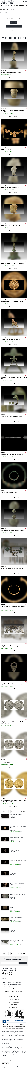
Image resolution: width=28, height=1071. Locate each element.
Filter (14, 22)
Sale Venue (14, 1004)
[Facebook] (3, 973)
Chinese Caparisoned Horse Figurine (10, 339)
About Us (14, 988)
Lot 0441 (3, 337)
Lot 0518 (3, 414)
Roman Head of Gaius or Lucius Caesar (11, 225)
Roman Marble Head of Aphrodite (9, 187)
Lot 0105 (3, 261)
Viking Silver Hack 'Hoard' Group (9, 646)
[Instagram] (6, 973)
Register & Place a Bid (6, 1062)
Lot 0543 (3, 528)
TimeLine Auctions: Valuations (14, 994)
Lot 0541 (3, 490)
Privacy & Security (14, 996)
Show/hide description (14, 26)
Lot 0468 (3, 375)
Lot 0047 (3, 147)
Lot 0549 (3, 566)
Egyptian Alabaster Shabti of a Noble (11, 72)
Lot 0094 (3, 223)
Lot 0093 (3, 185)
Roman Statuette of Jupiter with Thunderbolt (13, 263)
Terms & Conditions (14, 999)
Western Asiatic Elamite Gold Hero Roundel (12, 301)
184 (21, 811)
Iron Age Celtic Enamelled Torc (9, 492)
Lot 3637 (3, 798)
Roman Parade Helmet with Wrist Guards (11, 416)
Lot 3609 (3, 759)
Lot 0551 (3, 604)
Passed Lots (7, 10)
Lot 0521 (3, 452)
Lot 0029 (3, 108)
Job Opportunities (14, 1002)
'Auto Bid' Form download (14, 1007)
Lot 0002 (3, 70)
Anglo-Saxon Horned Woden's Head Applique (12, 683)
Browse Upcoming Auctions (7, 1060)
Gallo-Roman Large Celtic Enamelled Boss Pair (13, 530)
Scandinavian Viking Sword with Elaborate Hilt (13, 454)
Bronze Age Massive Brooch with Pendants (12, 568)
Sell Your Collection (5, 1063)
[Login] (23, 2)
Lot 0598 (3, 682)
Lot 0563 (3, 644)
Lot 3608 (3, 720)
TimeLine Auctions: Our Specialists (14, 991)
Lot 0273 (3, 299)
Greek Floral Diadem (6, 149)
